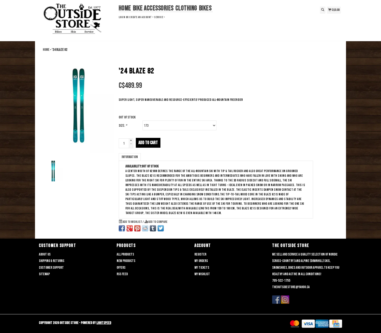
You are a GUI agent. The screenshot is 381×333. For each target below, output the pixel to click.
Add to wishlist (132, 222)
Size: (123, 125)
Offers (121, 267)
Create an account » (141, 17)
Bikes (205, 8)
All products (125, 254)
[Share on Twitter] (161, 228)
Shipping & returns (51, 261)
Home (125, 8)
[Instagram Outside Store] (285, 299)
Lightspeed (103, 323)
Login (122, 17)
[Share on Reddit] (145, 228)
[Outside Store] (77, 20)
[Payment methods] (294, 324)
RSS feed (122, 274)
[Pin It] (137, 228)
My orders (201, 261)
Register (200, 254)
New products (126, 261)
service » (159, 17)
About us (45, 254)
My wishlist (202, 274)
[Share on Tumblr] (153, 228)
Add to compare (157, 222)
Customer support (51, 267)
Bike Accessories (153, 8)
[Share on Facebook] (122, 228)
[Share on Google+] (129, 228)
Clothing (186, 8)
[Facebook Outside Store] (276, 299)
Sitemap (44, 274)
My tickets (201, 267)
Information (130, 157)
